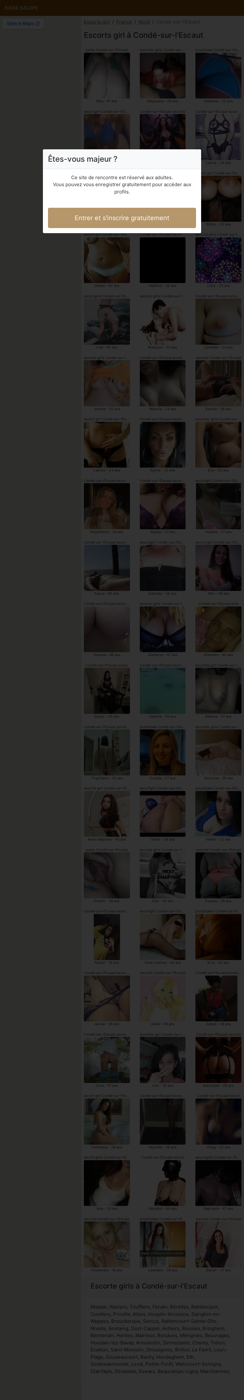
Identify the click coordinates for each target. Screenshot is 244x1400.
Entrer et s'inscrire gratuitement (122, 218)
